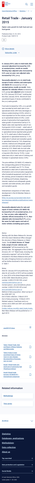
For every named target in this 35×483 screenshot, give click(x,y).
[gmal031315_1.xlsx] (30, 367)
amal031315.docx (9, 328)
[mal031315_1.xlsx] (30, 347)
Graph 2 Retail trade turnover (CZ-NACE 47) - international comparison (12, 374)
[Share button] (4, 39)
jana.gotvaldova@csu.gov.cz (12, 289)
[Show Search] (26, 4)
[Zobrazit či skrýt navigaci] (31, 11)
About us (6, 452)
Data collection (9, 447)
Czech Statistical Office (9, 11)
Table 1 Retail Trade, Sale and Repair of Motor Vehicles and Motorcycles (13, 347)
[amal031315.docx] (30, 327)
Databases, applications (13, 438)
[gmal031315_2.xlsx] (30, 375)
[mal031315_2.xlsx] (30, 357)
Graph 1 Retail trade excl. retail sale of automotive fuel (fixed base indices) (13, 367)
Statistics (23, 11)
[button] (17, 458)
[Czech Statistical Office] (6, 4)
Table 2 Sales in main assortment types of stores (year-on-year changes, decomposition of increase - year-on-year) (12, 357)
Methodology (8, 443)
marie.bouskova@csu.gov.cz (12, 282)
